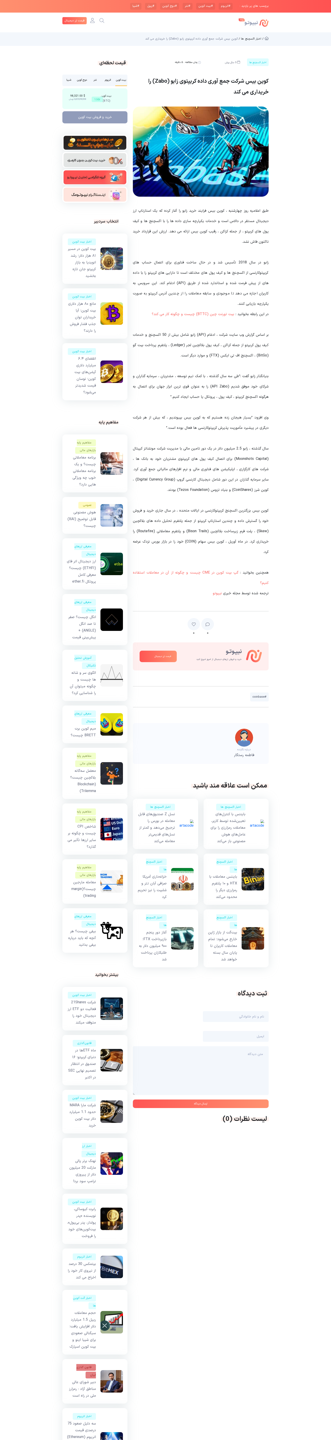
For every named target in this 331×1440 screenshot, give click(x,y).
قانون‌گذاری (84, 1043)
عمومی (87, 505)
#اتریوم (225, 6)
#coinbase (259, 697)
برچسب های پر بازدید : (254, 6)
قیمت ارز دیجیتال (74, 21)
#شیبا (135, 6)
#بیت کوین (205, 6)
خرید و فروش (95, 117)
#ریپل (150, 6)
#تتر (187, 6)
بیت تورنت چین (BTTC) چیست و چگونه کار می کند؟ (193, 314)
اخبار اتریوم (84, 1257)
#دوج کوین (169, 6)
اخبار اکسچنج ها (231, 807)
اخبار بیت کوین (81, 242)
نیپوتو (217, 593)
